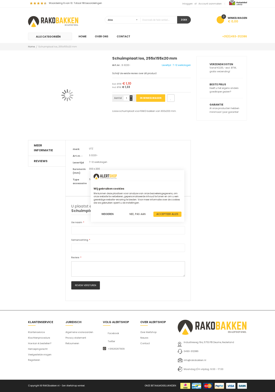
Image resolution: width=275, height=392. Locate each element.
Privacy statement (75, 337)
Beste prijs (218, 84)
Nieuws (144, 337)
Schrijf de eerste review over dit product (134, 73)
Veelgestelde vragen (39, 354)
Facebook (113, 333)
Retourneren (72, 343)
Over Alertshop (148, 332)
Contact (145, 343)
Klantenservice (36, 332)
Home (31, 46)
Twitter (111, 341)
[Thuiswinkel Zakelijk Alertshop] (238, 2)
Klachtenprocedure (39, 337)
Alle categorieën (48, 36)
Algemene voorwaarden (79, 332)
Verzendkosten (221, 64)
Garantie (216, 104)
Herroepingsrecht (38, 349)
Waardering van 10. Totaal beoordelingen (75, 3)
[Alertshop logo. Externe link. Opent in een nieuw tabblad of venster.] (105, 176)
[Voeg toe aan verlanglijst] (171, 98)
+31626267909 (116, 349)
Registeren (34, 360)
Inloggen (187, 3)
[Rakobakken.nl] (53, 21)
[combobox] (141, 20)
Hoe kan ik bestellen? (39, 343)
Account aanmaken (210, 3)
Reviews (41, 161)
